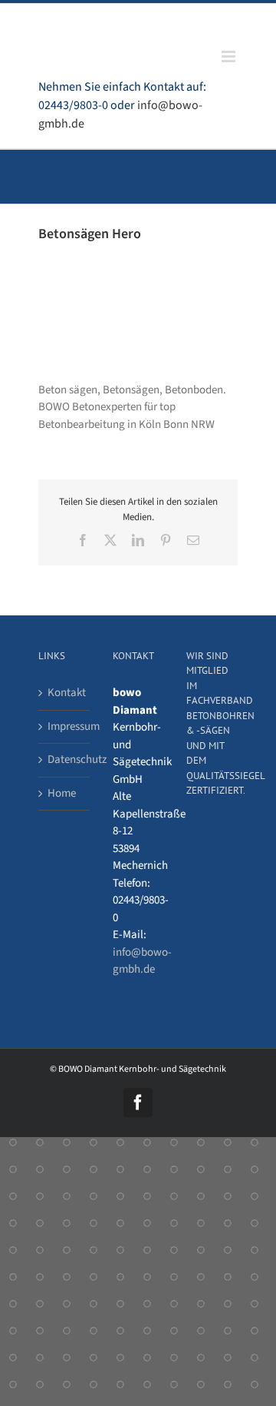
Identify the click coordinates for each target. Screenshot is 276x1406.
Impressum (65, 726)
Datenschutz (65, 759)
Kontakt (65, 693)
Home (62, 793)
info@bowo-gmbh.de (142, 961)
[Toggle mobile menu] (230, 56)
